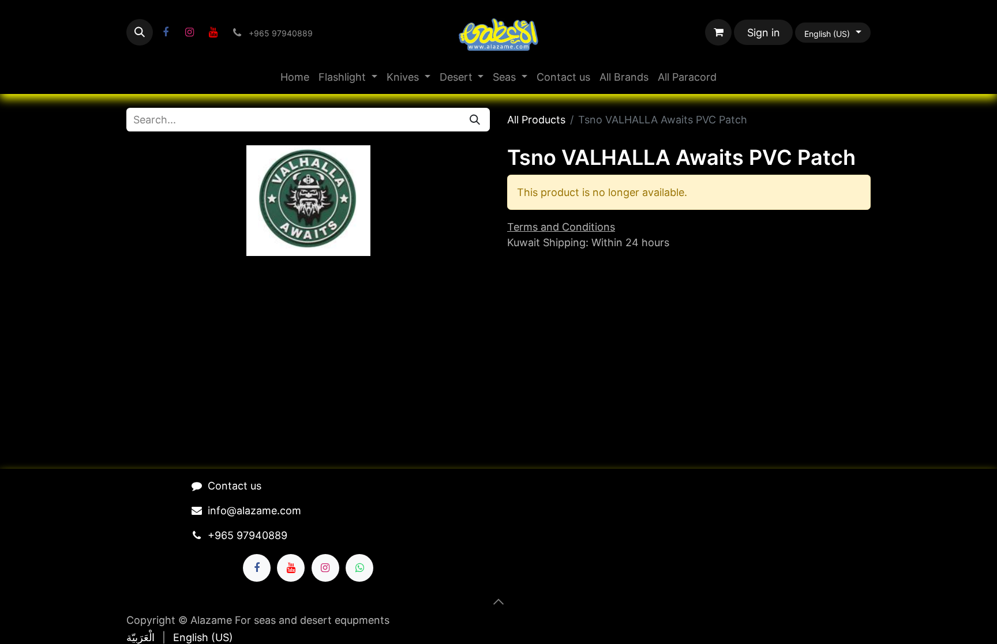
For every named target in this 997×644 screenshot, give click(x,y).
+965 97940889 (247, 535)
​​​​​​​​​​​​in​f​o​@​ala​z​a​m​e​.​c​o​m (254, 510)
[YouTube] (213, 32)
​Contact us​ (234, 486)
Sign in (763, 33)
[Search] (475, 119)
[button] (139, 32)
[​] (165, 32)
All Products (536, 120)
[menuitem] (295, 77)
